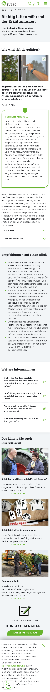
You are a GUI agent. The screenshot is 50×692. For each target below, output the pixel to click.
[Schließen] (43, 645)
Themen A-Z (19, 10)
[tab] (25, 231)
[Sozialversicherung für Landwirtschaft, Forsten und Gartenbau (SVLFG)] (10, 3)
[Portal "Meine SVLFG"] (35, 4)
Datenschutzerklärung (14, 665)
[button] (8, 684)
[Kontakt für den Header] (39, 4)
